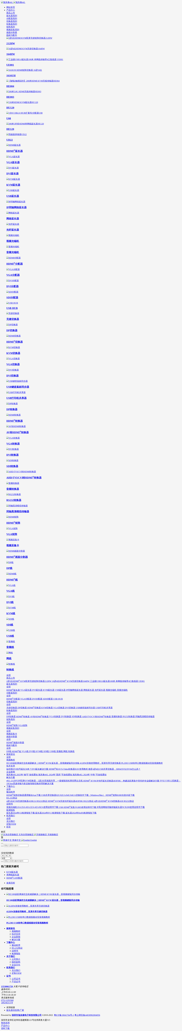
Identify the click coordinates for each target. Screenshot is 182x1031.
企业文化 (16, 965)
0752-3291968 (7, 1000)
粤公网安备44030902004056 (87, 1015)
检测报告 (16, 953)
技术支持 (16, 934)
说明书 (15, 951)
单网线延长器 (12, 875)
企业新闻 (16, 937)
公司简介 (16, 959)
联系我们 (10, 967)
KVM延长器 (12, 872)
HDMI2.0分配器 (14, 878)
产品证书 (16, 981)
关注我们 (16, 970)
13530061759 (7, 986)
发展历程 (10, 883)
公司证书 (16, 979)
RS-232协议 (17, 948)
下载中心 (10, 942)
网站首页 (10, 7)
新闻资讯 (10, 928)
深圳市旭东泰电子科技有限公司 (27, 1015)
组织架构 (16, 962)
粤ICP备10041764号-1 (64, 1015)
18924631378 (7, 1003)
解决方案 (16, 939)
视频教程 (16, 931)
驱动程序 (16, 945)
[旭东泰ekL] (91, 2)
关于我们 (10, 956)
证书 (8, 976)
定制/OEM (16, 973)
